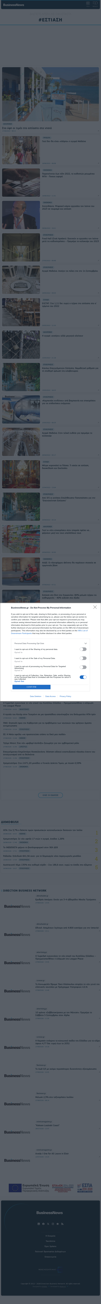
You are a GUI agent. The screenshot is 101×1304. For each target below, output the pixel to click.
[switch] (83, 649)
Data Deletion (35, 696)
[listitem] (50, 643)
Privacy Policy (65, 696)
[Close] (95, 607)
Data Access (50, 696)
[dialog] (50, 652)
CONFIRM (31, 687)
